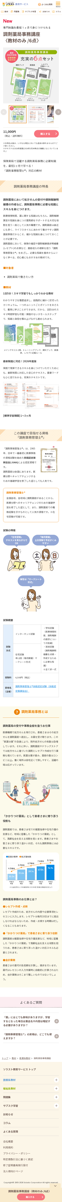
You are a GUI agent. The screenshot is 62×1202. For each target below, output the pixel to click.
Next (58, 112)
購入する (45, 133)
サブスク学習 (30, 11)
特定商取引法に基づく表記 (18, 1159)
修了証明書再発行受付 (15, 1165)
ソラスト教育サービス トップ (19, 1069)
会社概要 (8, 1141)
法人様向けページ (13, 1171)
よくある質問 (46, 4)
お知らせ (46, 11)
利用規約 (8, 1147)
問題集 (16, 11)
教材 (6, 11)
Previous (4, 112)
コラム (58, 11)
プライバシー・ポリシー (16, 1153)
